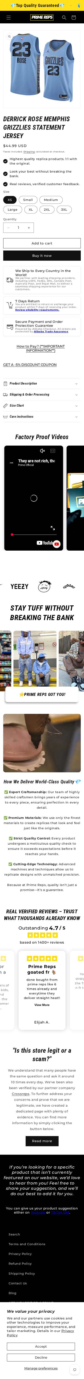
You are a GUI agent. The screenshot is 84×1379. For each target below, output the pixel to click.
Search (14, 1234)
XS (10, 200)
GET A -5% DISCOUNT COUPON (30, 365)
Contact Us (18, 1283)
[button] (8, 17)
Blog (12, 1293)
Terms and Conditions (27, 1244)
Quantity (9, 219)
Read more (42, 1141)
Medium (51, 200)
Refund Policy (20, 1264)
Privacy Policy (20, 1254)
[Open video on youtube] (57, 544)
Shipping (29, 151)
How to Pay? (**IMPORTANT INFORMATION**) (41, 348)
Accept (41, 1346)
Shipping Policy (22, 1274)
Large (13, 210)
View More (42, 1005)
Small (28, 200)
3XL (64, 210)
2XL (47, 210)
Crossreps (20, 1094)
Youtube (38, 1212)
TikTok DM (60, 1212)
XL (31, 210)
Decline (41, 1357)
